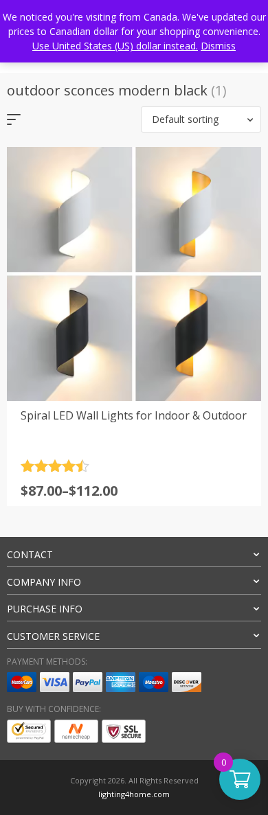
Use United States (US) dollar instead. (115, 45)
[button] (201, 119)
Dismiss (218, 45)
